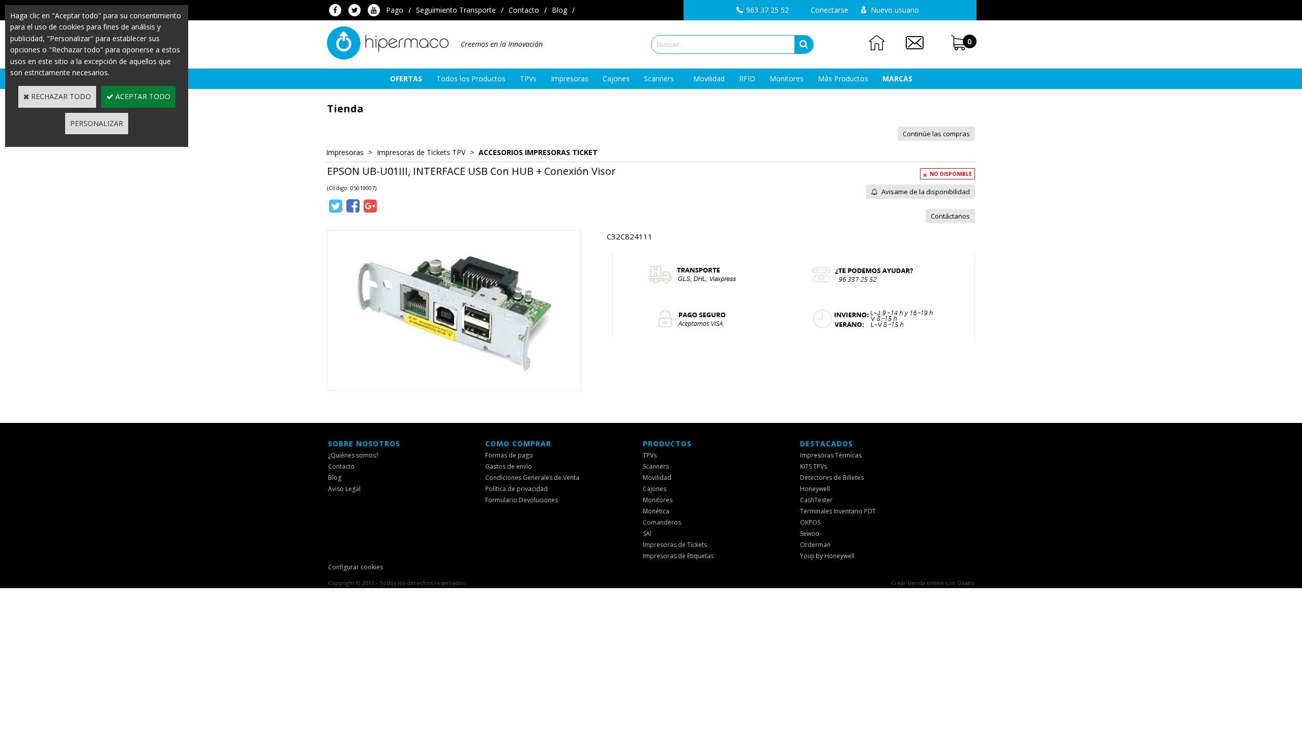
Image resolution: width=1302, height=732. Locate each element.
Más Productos (843, 78)
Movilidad (709, 78)
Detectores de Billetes (832, 477)
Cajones (616, 78)
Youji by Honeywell (827, 556)
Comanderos (662, 522)
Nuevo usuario (895, 10)
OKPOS (810, 522)
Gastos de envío (508, 466)
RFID (747, 78)
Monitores (787, 78)
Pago (394, 10)
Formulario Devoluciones (521, 500)
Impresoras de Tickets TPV (421, 152)
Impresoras (569, 78)
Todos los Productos (471, 78)
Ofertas (406, 78)
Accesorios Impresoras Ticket (538, 152)
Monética (656, 511)
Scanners (659, 78)
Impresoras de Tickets (675, 544)
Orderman (815, 544)
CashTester (816, 500)
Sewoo (809, 533)
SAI (647, 533)
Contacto (524, 10)
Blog (559, 10)
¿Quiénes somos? (353, 455)
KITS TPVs (813, 466)
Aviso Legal (344, 488)
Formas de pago (509, 455)
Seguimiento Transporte (456, 10)
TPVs (528, 78)
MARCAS (897, 78)
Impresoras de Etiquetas (678, 556)
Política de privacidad (516, 488)
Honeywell (815, 488)
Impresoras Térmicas (831, 455)
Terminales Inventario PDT (838, 511)
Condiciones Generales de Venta (532, 477)
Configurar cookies (355, 567)
